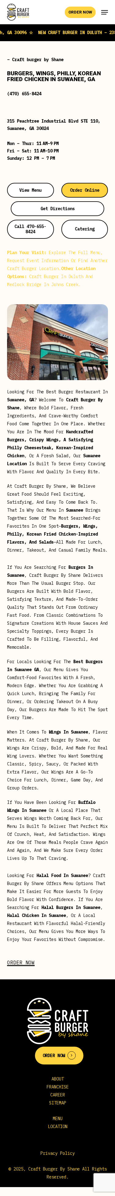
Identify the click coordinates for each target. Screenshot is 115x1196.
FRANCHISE (58, 1087)
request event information (37, 260)
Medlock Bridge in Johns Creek (42, 284)
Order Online (84, 190)
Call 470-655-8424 (30, 229)
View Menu (30, 190)
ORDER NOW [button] (21, 962)
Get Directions (57, 208)
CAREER (57, 1095)
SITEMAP (57, 1103)
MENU (58, 1118)
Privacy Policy (57, 1153)
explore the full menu (74, 252)
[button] (104, 12)
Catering (84, 229)
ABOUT (58, 1079)
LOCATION (57, 1126)
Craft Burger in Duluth (56, 276)
